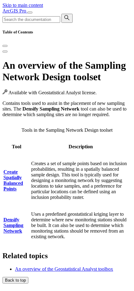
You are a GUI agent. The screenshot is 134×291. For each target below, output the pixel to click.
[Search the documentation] (67, 18)
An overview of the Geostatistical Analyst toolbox (64, 269)
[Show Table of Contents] (4, 51)
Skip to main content (22, 5)
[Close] (4, 46)
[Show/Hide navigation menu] (29, 12)
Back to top (15, 280)
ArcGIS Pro (14, 10)
